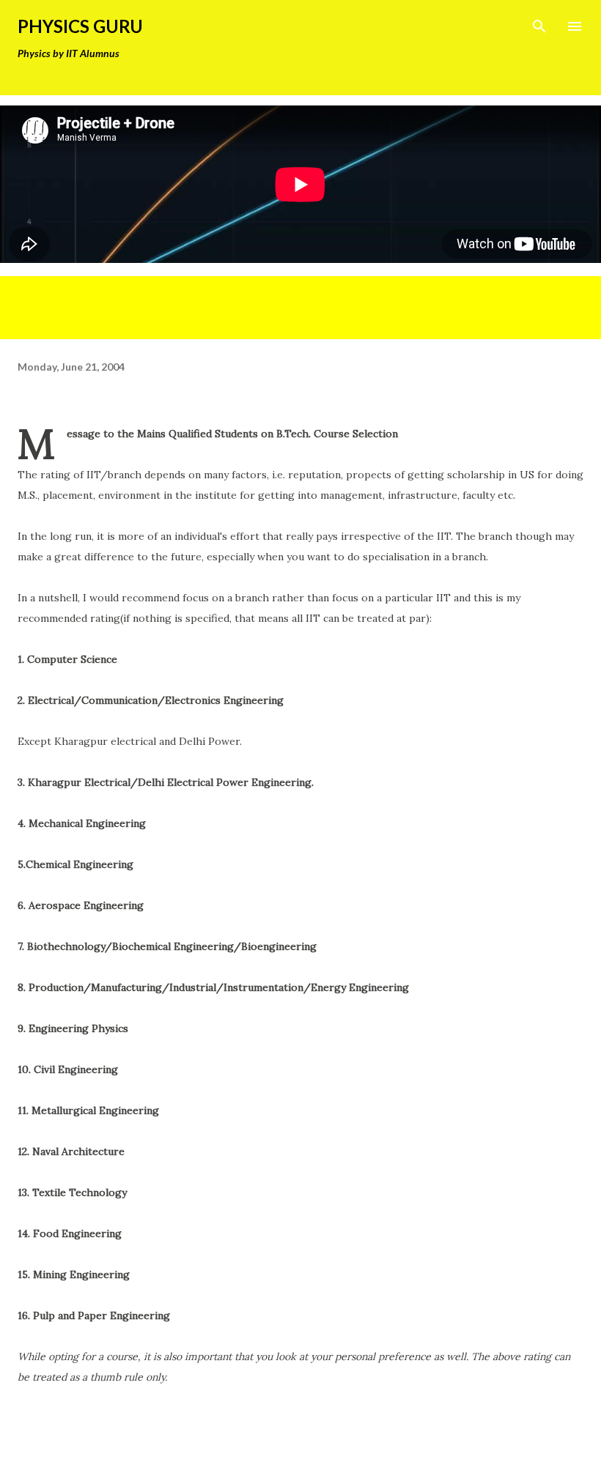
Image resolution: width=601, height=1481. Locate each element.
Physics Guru (80, 26)
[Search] (539, 26)
